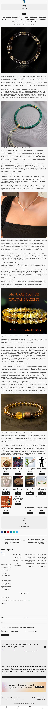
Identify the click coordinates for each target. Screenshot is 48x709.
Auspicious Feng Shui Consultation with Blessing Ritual (6, 509)
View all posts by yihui (24, 526)
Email (26, 617)
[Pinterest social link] (8, 532)
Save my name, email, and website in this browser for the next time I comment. (18, 627)
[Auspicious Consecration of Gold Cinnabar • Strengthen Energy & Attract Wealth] (18, 481)
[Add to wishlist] (10, 458)
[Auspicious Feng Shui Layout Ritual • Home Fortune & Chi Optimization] (18, 496)
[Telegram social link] (17, 532)
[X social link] (5, 532)
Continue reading (6, 575)
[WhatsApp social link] (14, 532)
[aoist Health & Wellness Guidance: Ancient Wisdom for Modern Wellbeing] (41, 462)
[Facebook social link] (2, 532)
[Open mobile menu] (1, 2)
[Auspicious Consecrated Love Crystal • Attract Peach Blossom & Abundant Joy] (6, 481)
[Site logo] (24, 1)
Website (2, 622)
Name (2, 617)
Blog (26, 8)
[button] (6, 474)
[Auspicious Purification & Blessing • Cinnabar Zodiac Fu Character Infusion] (41, 501)
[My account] (46, 2)
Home (22, 8)
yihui (21, 24)
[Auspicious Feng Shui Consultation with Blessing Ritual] (6, 501)
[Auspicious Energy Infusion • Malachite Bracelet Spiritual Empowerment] (41, 481)
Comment (3, 603)
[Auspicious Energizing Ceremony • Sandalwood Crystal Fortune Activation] (30, 481)
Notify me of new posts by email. (31, 631)
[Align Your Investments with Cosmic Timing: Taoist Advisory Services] (30, 462)
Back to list (24, 541)
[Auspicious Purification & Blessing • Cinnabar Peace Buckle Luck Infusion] (30, 501)
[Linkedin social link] (11, 532)
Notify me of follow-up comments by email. (9, 631)
